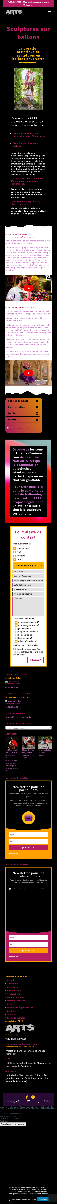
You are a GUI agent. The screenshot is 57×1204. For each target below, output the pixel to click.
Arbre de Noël (13, 987)
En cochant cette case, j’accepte (28, 652)
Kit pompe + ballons (27, 631)
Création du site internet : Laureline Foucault (30, 1102)
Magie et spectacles (16, 1000)
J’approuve (43, 1199)
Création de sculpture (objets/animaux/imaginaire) (29, 136)
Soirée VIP (12, 1014)
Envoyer (35, 659)
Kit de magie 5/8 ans (27, 622)
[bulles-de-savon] (45, 743)
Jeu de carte (24, 628)
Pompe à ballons (25, 635)
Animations (12, 983)
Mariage (11, 1004)
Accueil (10, 980)
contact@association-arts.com (22, 1044)
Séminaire (11, 1011)
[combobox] (28, 728)
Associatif (21, 555)
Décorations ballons (16, 997)
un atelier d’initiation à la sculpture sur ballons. (27, 509)
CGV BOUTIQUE (14, 990)
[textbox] (28, 728)
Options (3, 1111)
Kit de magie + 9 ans (27, 625)
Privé (19, 552)
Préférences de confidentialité (23, 1199)
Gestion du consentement (11, 1114)
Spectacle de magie (16, 1017)
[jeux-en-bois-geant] (28, 743)
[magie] (12, 743)
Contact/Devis (13, 993)
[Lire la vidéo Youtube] (28, 288)
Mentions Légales (13, 1101)
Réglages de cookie (8, 1116)
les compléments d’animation (28, 453)
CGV (28, 1101)
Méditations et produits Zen (20, 1007)
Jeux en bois (24, 638)
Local (19, 559)
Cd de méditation (26, 641)
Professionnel (23, 548)
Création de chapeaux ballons (20, 307)
